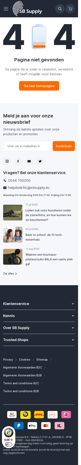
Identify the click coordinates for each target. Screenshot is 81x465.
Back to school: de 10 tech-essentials (44, 237)
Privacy (8, 359)
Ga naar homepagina (39, 86)
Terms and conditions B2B (21, 391)
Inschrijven (64, 146)
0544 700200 (19, 180)
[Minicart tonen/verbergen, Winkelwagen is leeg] (70, 8)
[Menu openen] (7, 9)
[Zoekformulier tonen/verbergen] (60, 8)
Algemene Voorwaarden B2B (22, 375)
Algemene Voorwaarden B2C (22, 367)
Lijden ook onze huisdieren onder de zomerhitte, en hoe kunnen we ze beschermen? (48, 215)
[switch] (8, 444)
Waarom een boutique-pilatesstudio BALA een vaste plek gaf (49, 259)
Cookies (24, 359)
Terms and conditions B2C (21, 383)
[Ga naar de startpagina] (27, 9)
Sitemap (42, 359)
